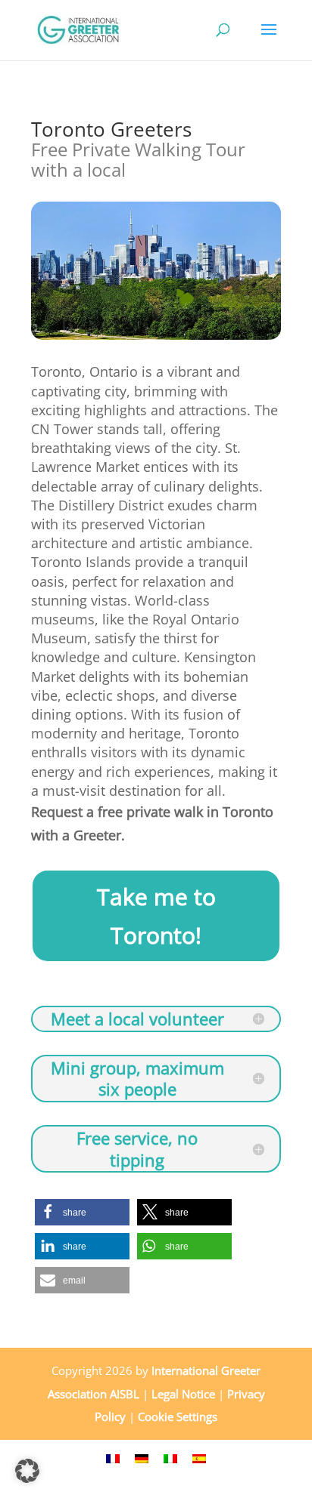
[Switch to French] (112, 1458)
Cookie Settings (177, 1416)
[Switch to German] (141, 1458)
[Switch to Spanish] (199, 1458)
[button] (82, 1212)
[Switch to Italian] (170, 1458)
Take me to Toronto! (156, 916)
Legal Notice (183, 1393)
